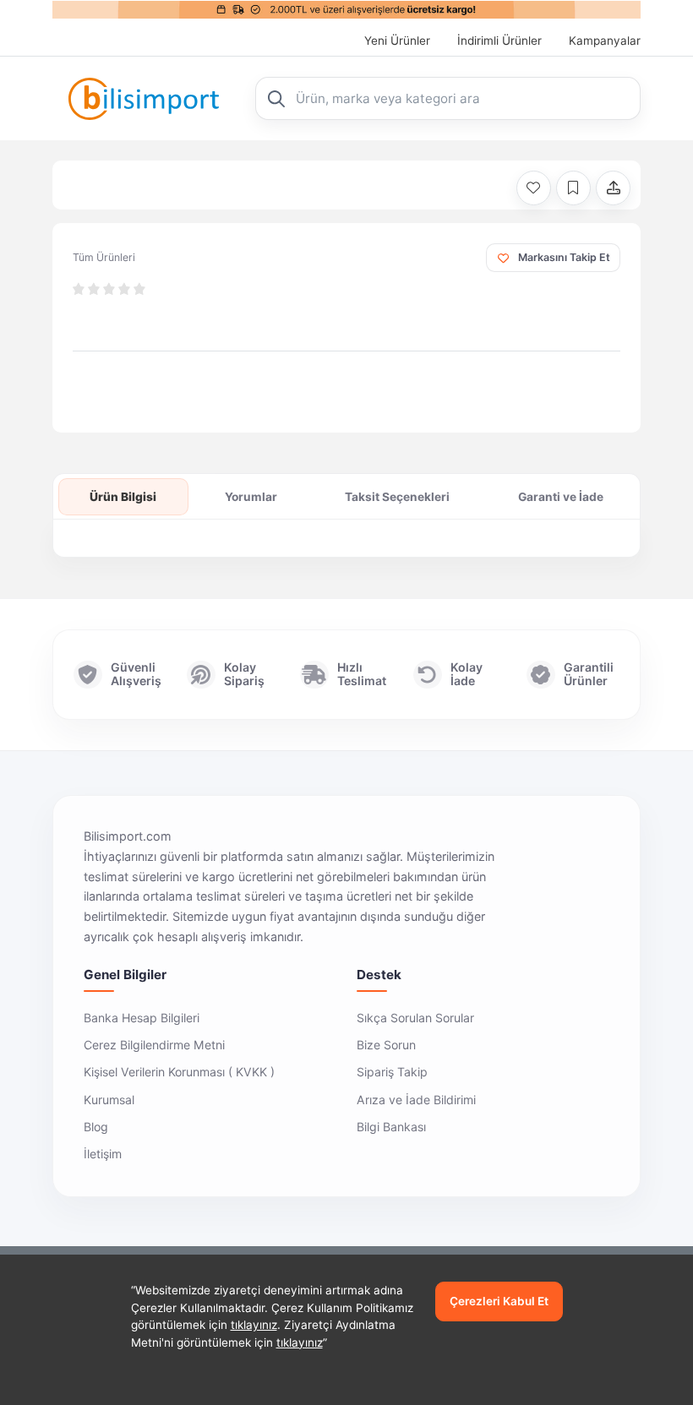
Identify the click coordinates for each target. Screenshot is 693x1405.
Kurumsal (109, 1099)
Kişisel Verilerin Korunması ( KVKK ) (179, 1072)
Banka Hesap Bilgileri (141, 1017)
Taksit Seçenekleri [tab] (397, 497)
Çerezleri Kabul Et (499, 1301)
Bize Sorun (386, 1044)
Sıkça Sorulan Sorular (415, 1017)
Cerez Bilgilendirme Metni (154, 1044)
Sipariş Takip (392, 1072)
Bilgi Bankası (391, 1126)
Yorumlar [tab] (251, 497)
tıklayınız (254, 1324)
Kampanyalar (605, 40)
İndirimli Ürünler (499, 40)
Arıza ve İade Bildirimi (416, 1099)
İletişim (103, 1153)
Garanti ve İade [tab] (560, 497)
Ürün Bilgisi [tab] (123, 497)
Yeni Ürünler (397, 40)
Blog (96, 1126)
